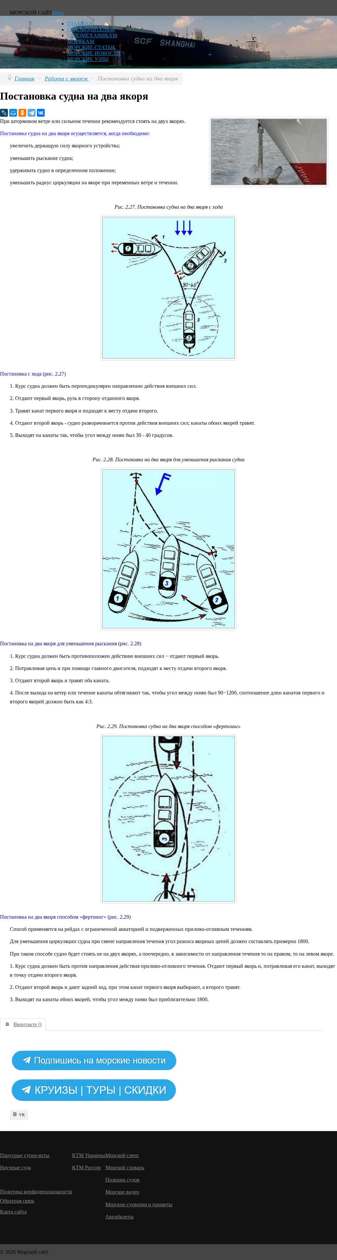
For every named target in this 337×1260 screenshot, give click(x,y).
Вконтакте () (27, 1024)
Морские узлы (88, 59)
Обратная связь (17, 1201)
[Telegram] (32, 113)
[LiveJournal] (4, 113)
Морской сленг (122, 1155)
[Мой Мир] (13, 113)
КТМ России (86, 1167)
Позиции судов (122, 1180)
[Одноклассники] (22, 113)
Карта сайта (13, 1211)
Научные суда (15, 1167)
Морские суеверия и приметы (138, 1204)
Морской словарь (124, 1167)
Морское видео (122, 1192)
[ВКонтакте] (41, 113)
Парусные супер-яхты (24, 1155)
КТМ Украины (88, 1155)
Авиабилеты (119, 1216)
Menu (58, 12)
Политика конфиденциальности (36, 1191)
